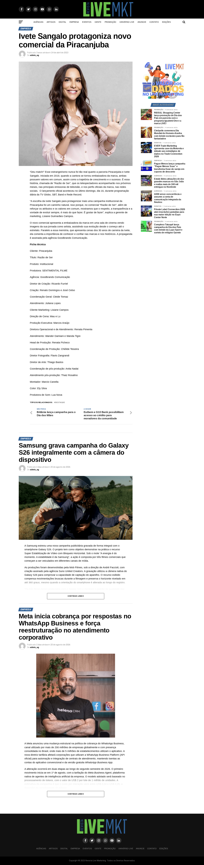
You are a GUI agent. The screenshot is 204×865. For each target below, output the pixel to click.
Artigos (51, 22)
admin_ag (34, 55)
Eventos (86, 22)
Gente (98, 22)
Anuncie (142, 22)
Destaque (60, 402)
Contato (154, 22)
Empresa (74, 22)
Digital (62, 22)
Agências (38, 22)
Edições (166, 22)
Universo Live (126, 22)
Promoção (110, 22)
